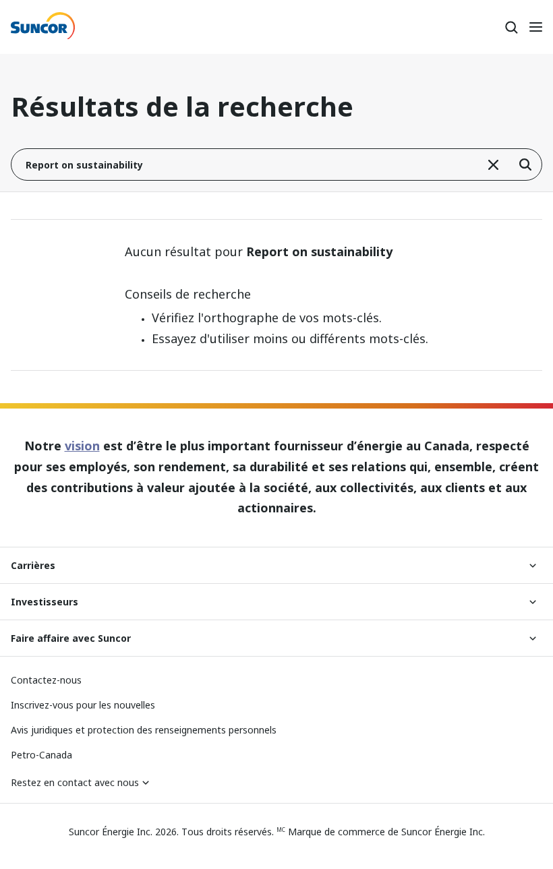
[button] (493, 164)
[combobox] (276, 164)
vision (82, 446)
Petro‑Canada (41, 754)
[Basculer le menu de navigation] (535, 27)
